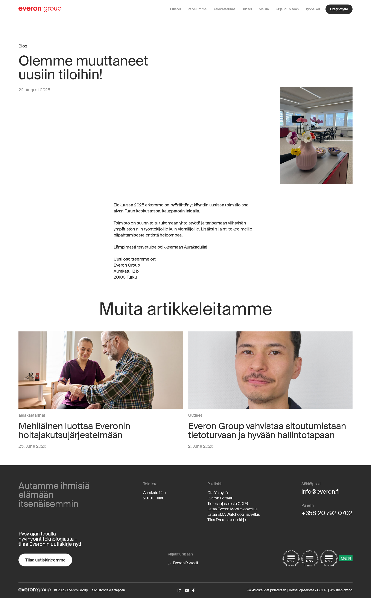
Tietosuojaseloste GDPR (227, 503)
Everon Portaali (220, 498)
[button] (197, 9)
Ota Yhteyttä (217, 492)
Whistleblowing (341, 590)
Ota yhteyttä (339, 9)
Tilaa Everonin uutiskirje (226, 519)
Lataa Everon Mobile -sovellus (232, 509)
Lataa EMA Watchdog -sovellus (233, 514)
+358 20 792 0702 (327, 513)
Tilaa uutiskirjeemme (45, 560)
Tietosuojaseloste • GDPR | (309, 590)
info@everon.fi (320, 492)
